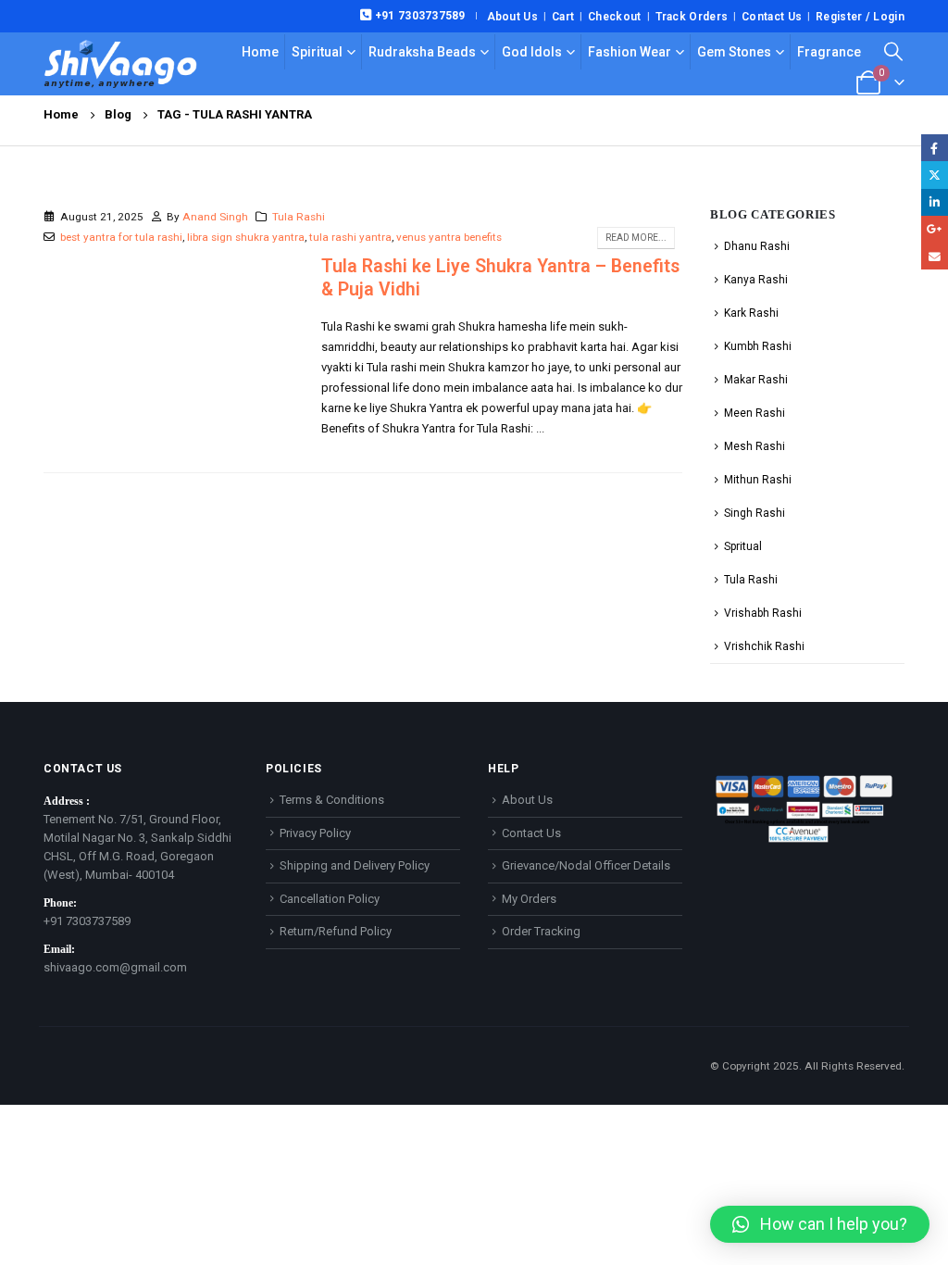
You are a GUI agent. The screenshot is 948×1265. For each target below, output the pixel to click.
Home (260, 51)
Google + (934, 229)
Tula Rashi (298, 216)
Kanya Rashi (756, 279)
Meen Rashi (754, 413)
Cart (563, 16)
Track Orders (692, 16)
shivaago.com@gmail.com (115, 967)
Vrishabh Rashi (763, 613)
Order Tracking (541, 931)
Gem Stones (734, 51)
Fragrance (829, 51)
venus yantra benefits (449, 237)
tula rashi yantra (350, 237)
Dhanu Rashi (757, 246)
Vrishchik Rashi (764, 646)
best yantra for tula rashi (121, 237)
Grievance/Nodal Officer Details (586, 865)
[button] (819, 1224)
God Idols (532, 51)
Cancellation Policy (330, 899)
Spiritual (317, 51)
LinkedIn (934, 202)
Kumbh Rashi (758, 346)
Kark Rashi (751, 313)
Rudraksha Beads (422, 51)
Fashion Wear (629, 51)
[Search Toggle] (893, 51)
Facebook (934, 147)
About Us (512, 16)
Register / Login (860, 16)
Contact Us (772, 16)
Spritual (743, 546)
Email (934, 256)
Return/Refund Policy (336, 931)
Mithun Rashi (758, 479)
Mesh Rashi (754, 446)
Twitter (934, 174)
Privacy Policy (315, 833)
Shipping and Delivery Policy (355, 865)
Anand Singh (215, 216)
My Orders (529, 899)
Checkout (614, 16)
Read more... (636, 237)
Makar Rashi (756, 379)
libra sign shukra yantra (246, 237)
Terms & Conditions (332, 800)
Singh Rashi (754, 513)
